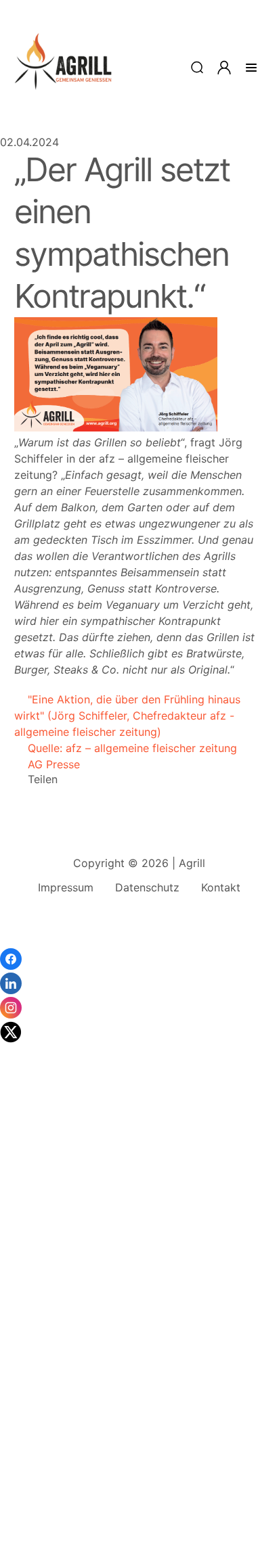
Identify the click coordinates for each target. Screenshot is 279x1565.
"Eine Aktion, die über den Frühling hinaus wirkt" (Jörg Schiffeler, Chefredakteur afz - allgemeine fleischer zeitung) (127, 716)
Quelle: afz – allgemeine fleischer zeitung (125, 748)
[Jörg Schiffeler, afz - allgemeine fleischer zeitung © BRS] (115, 427)
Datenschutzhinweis (51, 1558)
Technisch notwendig (27, 1348)
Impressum (65, 887)
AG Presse (47, 764)
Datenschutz (147, 887)
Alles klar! (12, 1524)
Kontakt (220, 887)
